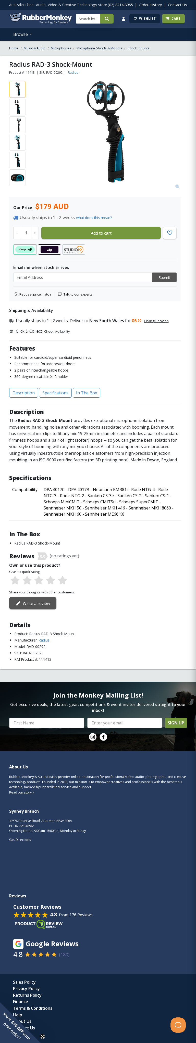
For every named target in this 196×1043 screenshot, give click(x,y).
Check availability (57, 331)
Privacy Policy (26, 988)
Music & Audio (34, 48)
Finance (20, 1001)
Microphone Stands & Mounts (99, 48)
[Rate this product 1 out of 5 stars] (15, 580)
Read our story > (21, 792)
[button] (20, 1022)
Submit (164, 277)
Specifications (55, 393)
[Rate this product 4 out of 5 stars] (50, 580)
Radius (73, 72)
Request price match (35, 294)
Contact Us (177, 4)
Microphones (61, 48)
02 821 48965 (24, 825)
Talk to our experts (78, 294)
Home (13, 48)
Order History (150, 4)
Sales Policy (24, 982)
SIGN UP (176, 723)
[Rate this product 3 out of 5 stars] (39, 580)
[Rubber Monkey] (40, 22)
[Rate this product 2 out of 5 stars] (27, 580)
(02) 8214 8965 (120, 4)
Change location (156, 321)
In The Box (86, 393)
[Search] (107, 19)
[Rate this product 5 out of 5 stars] (62, 580)
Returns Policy (27, 995)
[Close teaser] (42, 1036)
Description (24, 393)
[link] (92, 737)
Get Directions (20, 839)
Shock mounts (139, 48)
